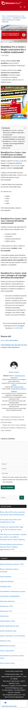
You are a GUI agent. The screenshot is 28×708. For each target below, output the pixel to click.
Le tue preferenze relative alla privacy (16, 702)
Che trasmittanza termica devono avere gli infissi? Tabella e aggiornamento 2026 (11, 547)
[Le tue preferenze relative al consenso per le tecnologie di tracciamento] (1, 531)
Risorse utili (6, 148)
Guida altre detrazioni (7, 601)
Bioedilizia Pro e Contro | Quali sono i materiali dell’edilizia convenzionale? (14, 138)
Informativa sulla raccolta (9, 706)
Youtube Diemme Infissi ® (18, 389)
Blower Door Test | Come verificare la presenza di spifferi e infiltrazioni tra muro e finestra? (13, 427)
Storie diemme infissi (7, 663)
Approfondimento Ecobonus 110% (12, 564)
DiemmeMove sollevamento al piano (12, 591)
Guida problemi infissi (7, 621)
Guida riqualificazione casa (14, 16)
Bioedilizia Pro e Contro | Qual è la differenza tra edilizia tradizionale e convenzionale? (13, 133)
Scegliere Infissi (18, 387)
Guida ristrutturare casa (8, 631)
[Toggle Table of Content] (24, 128)
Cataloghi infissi (5, 586)
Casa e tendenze (5, 576)
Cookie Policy (18, 671)
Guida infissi (4, 616)
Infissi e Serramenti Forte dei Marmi (12, 636)
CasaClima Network (7, 581)
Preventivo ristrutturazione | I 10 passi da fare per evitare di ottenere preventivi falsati (12, 419)
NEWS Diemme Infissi (7, 646)
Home (3, 16)
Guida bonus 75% (6, 611)
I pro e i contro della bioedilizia (9, 340)
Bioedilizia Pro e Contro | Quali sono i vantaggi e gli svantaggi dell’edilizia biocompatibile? (14, 143)
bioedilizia (16, 161)
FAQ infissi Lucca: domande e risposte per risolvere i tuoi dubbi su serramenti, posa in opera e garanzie (13, 537)
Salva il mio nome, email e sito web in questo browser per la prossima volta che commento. (14, 479)
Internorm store (5, 641)
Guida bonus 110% (6, 606)
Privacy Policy (9, 671)
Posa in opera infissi (7, 651)
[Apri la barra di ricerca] (21, 7)
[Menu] (25, 7)
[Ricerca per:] (9, 498)
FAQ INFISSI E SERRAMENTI (10, 596)
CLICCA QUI (18, 328)
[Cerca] (21, 498)
